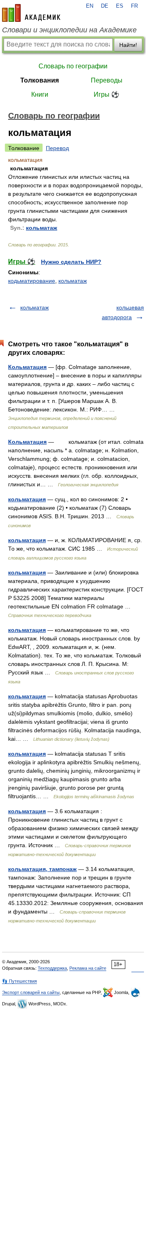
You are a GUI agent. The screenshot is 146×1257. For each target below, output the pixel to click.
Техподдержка (52, 968)
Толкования (39, 80)
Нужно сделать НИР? (71, 262)
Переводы (106, 80)
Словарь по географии (73, 66)
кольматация (27, 499)
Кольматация (27, 367)
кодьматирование (31, 281)
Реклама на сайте (87, 968)
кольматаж (41, 228)
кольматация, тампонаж (42, 869)
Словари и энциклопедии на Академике (69, 30)
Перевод (57, 148)
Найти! (128, 45)
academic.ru (31, 13)
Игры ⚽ (106, 94)
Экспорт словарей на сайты (31, 992)
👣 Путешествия (19, 981)
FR (134, 6)
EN (89, 6)
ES (119, 6)
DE (104, 6)
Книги (39, 94)
